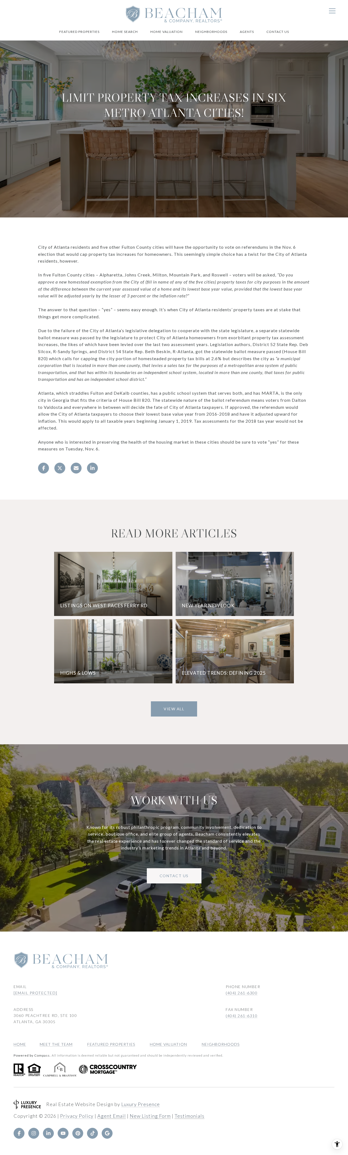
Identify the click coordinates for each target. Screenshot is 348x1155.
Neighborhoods (211, 32)
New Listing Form (150, 1116)
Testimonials (189, 1116)
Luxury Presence (140, 1104)
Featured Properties (79, 32)
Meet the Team (56, 1044)
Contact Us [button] (174, 875)
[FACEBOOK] (19, 1133)
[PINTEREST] (77, 1133)
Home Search (125, 32)
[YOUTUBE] (63, 1133)
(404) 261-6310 (241, 1015)
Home (20, 1044)
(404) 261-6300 (241, 993)
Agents (247, 32)
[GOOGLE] (107, 1133)
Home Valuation (166, 32)
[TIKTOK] (92, 1133)
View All (174, 708)
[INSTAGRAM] (33, 1133)
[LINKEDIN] (48, 1133)
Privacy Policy (77, 1116)
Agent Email (111, 1116)
